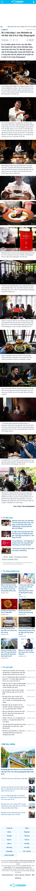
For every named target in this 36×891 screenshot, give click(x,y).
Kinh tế (9, 839)
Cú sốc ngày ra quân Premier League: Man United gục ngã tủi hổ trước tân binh (19, 692)
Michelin (11, 557)
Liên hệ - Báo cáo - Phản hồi (22, 875)
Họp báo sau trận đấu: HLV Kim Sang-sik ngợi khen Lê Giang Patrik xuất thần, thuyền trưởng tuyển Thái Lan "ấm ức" (19, 672)
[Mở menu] (2, 1)
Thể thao (27, 836)
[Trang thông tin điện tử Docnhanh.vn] (17, 2)
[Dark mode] (34, 1)
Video (27, 828)
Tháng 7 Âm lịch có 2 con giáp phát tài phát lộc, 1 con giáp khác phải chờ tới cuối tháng (19, 720)
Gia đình (26, 843)
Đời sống (9, 847)
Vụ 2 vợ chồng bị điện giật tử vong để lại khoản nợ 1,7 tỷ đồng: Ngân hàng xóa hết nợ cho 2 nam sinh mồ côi (19, 679)
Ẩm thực (6, 557)
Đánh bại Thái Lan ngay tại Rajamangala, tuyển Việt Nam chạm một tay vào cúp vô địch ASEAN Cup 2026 (19, 685)
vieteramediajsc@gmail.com (24, 867)
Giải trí (9, 843)
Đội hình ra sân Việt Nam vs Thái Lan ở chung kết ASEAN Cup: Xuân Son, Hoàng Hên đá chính (19, 732)
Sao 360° (26, 847)
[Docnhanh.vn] (18, 886)
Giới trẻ (27, 839)
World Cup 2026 (9, 855)
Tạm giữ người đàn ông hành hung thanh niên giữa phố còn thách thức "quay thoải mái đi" (19, 726)
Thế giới (9, 836)
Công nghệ (9, 851)
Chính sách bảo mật (7, 875)
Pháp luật (27, 832)
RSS (33, 875)
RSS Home (18, 878)
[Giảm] (10, 40)
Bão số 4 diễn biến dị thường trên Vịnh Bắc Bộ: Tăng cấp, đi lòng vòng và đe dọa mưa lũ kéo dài (19, 713)
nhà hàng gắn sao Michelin (21, 557)
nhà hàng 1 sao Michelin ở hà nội (10, 559)
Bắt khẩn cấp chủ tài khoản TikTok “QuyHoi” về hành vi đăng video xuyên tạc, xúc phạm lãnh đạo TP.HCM (19, 707)
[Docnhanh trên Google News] (4, 40)
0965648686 (7, 867)
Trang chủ (9, 828)
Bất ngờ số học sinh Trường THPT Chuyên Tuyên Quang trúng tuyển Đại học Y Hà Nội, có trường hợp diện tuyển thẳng (19, 699)
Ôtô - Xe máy (26, 851)
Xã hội (9, 832)
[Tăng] (16, 40)
